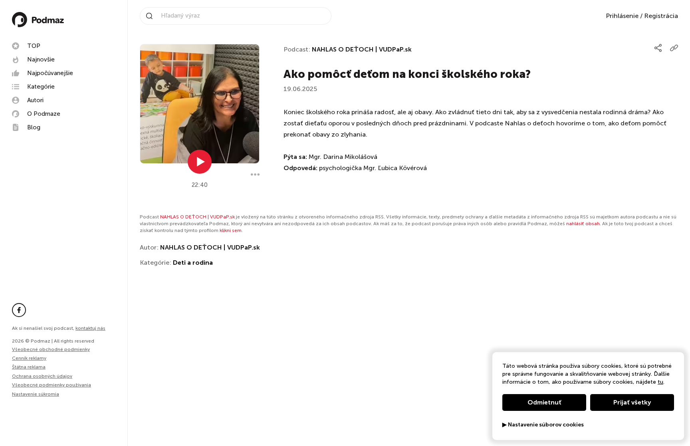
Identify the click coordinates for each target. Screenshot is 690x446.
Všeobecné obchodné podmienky (51, 349)
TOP (33, 46)
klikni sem (231, 230)
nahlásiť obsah (583, 223)
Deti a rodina (193, 262)
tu (660, 382)
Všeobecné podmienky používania (51, 385)
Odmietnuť (544, 402)
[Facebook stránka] (19, 310)
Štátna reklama (29, 367)
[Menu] (255, 174)
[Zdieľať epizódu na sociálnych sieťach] (658, 48)
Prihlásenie (622, 16)
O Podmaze (43, 113)
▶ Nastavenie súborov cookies (543, 425)
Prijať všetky (632, 402)
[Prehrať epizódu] (200, 162)
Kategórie (41, 86)
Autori (35, 100)
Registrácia (661, 16)
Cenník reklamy (29, 358)
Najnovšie (41, 59)
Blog (33, 127)
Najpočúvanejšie (50, 73)
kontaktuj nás (90, 328)
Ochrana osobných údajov (42, 376)
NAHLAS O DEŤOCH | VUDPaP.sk (362, 49)
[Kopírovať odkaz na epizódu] (674, 48)
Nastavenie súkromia (35, 394)
